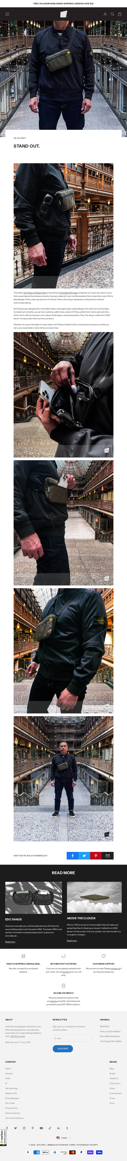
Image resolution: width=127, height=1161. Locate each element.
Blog (112, 1068)
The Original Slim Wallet (111, 1041)
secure (53, 1001)
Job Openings (11, 1088)
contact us (115, 968)
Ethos (112, 1088)
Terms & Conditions (14, 1118)
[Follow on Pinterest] (32, 1128)
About (8, 1068)
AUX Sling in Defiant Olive (34, 292)
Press (112, 1098)
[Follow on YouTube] (41, 1128)
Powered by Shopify (87, 1145)
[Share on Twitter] (84, 855)
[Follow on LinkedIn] (58, 1128)
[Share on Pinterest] (96, 855)
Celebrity (114, 1078)
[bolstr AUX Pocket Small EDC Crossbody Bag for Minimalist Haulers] (63, 225)
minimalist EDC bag (68, 292)
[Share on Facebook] (72, 855)
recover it (66, 972)
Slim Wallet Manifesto (110, 1036)
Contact (9, 1073)
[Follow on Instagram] (24, 1128)
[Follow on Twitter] (15, 1128)
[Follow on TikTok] (50, 1128)
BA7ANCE (104, 1026)
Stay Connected (12, 1113)
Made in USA (11, 1093)
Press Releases (12, 1098)
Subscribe (63, 1048)
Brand (112, 1073)
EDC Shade (13, 919)
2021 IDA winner (17, 1036)
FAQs (7, 1078)
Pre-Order (10, 1103)
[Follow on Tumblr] (67, 1128)
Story (112, 1103)
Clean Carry (115, 1083)
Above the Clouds (81, 918)
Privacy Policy (11, 1108)
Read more (10, 941)
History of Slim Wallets (110, 1031)
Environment (116, 1093)
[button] (3, 1137)
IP (6, 1083)
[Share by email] (107, 855)
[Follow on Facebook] (7, 1128)
